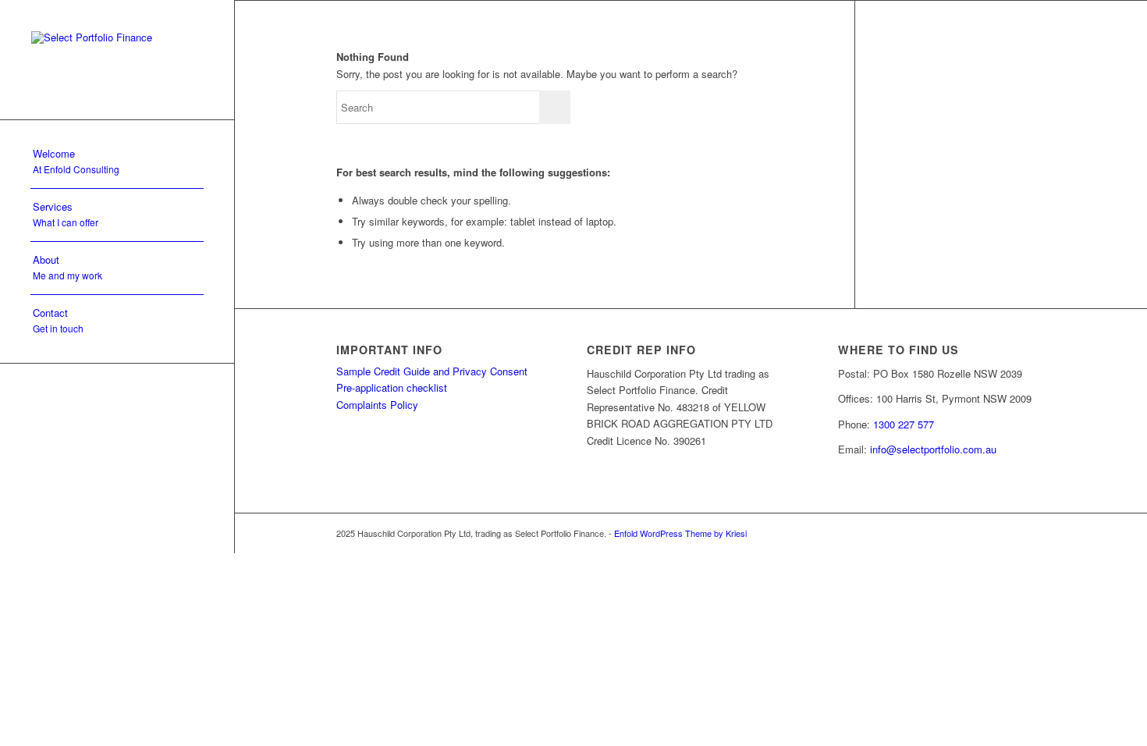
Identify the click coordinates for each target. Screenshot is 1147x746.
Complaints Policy (377, 404)
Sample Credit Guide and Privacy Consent (431, 371)
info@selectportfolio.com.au (933, 449)
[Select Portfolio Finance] (117, 59)
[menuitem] (117, 162)
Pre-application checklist (391, 387)
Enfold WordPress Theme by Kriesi (680, 533)
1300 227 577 (903, 424)
